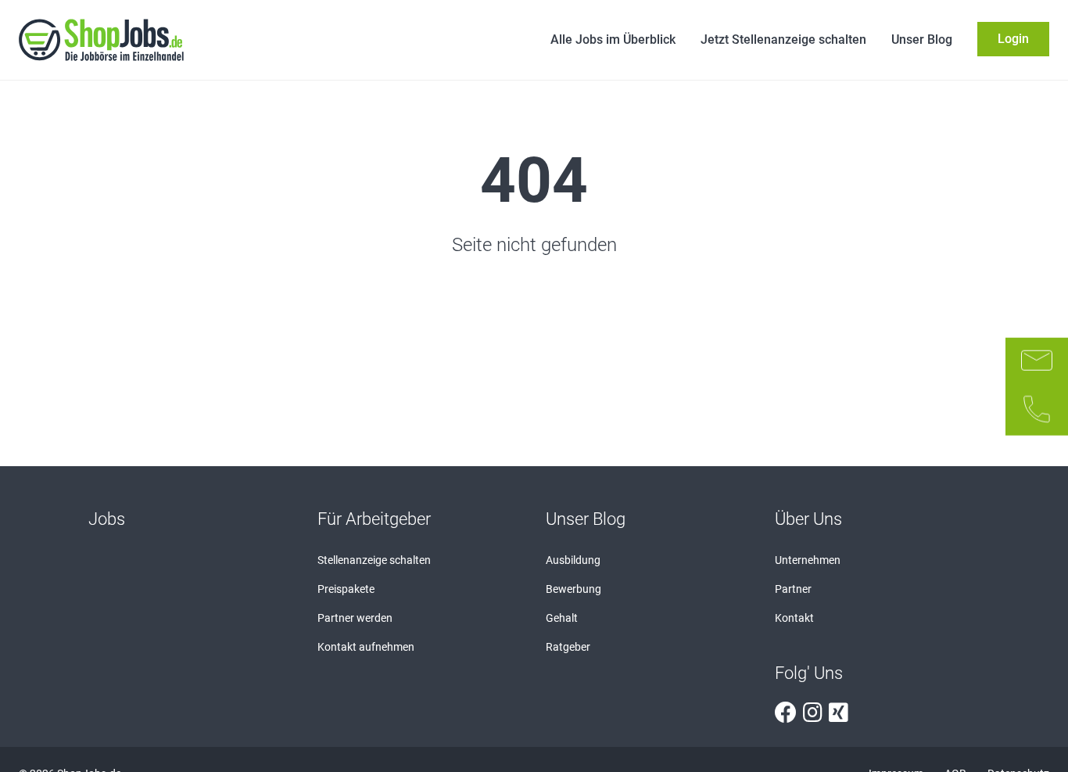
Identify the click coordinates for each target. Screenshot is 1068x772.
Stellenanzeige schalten (374, 560)
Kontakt (794, 618)
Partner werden (354, 618)
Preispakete (346, 589)
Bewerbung (573, 589)
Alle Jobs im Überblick (613, 39)
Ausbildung (573, 560)
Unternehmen (807, 560)
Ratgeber (568, 647)
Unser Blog (921, 39)
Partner (793, 589)
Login (1013, 38)
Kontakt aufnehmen (365, 647)
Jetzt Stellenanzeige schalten (783, 39)
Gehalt (562, 618)
